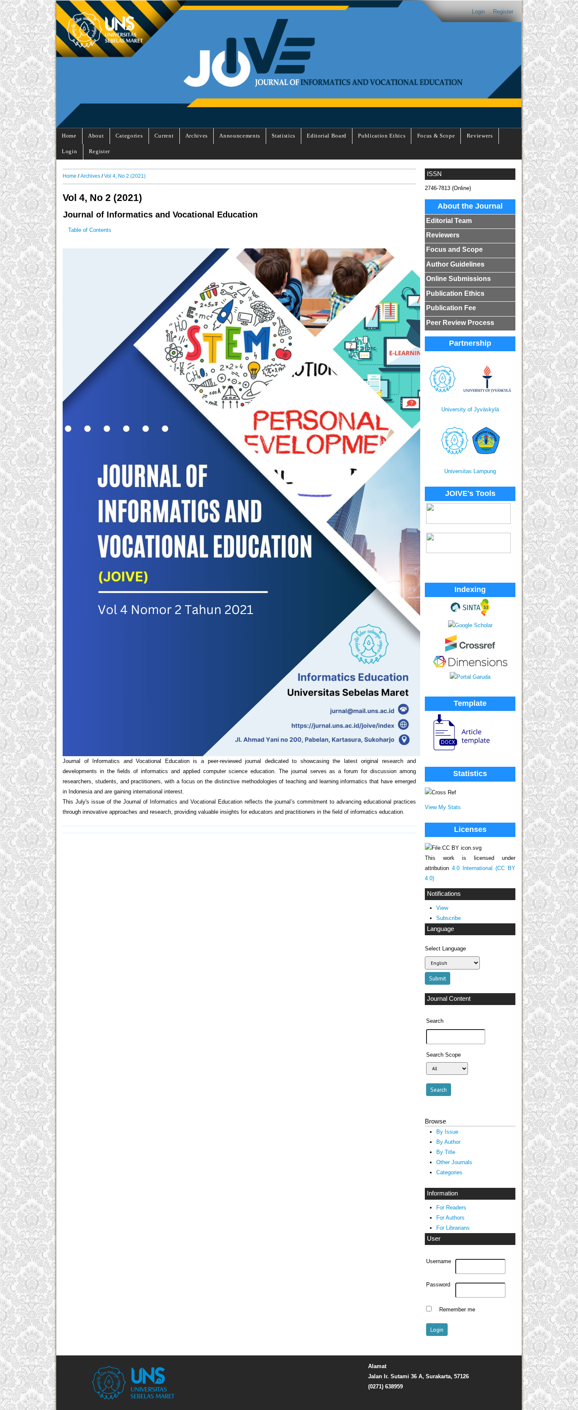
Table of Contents (89, 230)
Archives (196, 135)
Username (438, 1261)
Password (438, 1285)
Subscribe (448, 918)
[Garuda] (470, 677)
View (442, 908)
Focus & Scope (436, 135)
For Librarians (453, 1228)
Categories (129, 135)
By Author (448, 1142)
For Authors (450, 1217)
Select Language (445, 948)
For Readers (451, 1207)
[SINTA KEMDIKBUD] (470, 614)
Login (478, 11)
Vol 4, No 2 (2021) (125, 176)
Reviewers (480, 135)
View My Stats (443, 807)
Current (164, 135)
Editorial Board (327, 135)
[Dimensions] (470, 665)
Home (69, 135)
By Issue (447, 1132)
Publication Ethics (381, 135)
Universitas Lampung (470, 471)
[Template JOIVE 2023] (458, 751)
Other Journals (454, 1162)
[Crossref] (470, 650)
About (96, 135)
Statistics (283, 135)
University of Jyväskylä (470, 409)
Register (503, 11)
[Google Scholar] (470, 625)
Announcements (239, 135)
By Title (445, 1152)
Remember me (457, 1310)
